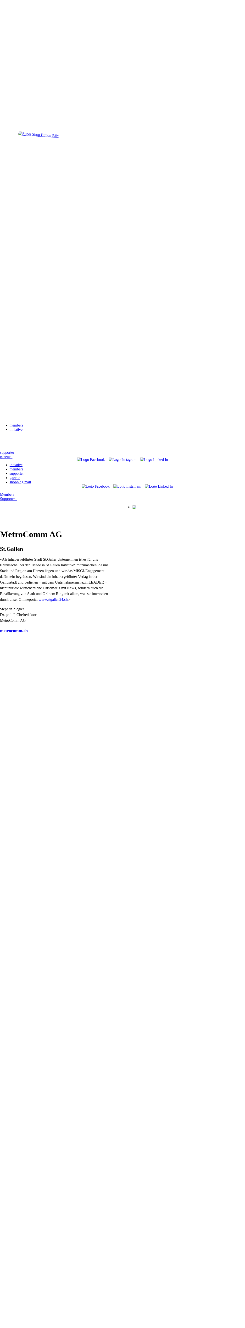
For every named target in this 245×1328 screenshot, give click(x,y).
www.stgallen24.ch (53, 599)
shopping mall (20, 482)
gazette (15, 478)
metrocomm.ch (14, 630)
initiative (17, 429)
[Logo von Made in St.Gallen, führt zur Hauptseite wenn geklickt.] (122, 417)
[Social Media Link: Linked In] (154, 460)
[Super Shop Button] (39, 154)
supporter (17, 473)
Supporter (8, 499)
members (17, 425)
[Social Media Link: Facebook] (91, 460)
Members (8, 494)
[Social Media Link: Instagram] (122, 460)
